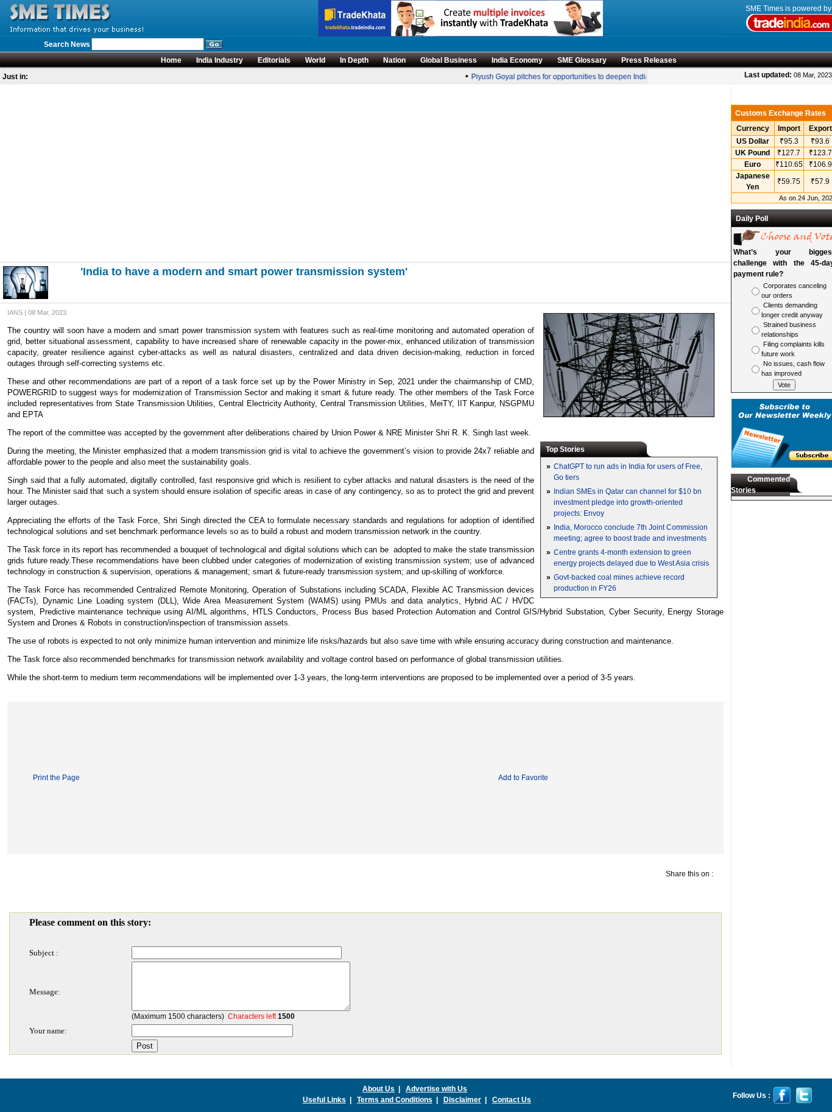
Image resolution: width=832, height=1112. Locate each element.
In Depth (354, 60)
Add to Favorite (523, 777)
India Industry (219, 60)
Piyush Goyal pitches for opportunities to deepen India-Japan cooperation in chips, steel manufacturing (634, 76)
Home (171, 60)
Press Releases (649, 60)
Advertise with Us (436, 1089)
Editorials (274, 60)
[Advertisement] (365, 173)
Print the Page (56, 777)
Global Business (448, 60)
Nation (394, 60)
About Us (378, 1089)
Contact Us (511, 1100)
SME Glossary (582, 60)
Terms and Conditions (394, 1100)
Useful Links (324, 1100)
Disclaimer (462, 1100)
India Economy (517, 60)
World (315, 60)
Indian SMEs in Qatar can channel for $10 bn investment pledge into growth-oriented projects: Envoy (628, 502)
